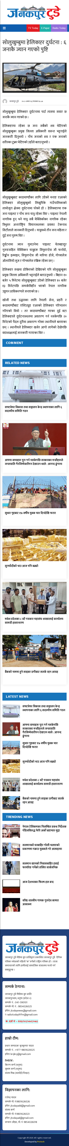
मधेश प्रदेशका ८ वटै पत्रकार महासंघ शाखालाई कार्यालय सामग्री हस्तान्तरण (34, 621)
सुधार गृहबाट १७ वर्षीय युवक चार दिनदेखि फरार (30, 513)
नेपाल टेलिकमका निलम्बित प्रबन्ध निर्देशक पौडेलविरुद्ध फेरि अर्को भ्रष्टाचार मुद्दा (44, 828)
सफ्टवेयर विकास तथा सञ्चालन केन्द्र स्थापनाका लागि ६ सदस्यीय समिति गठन (33, 409)
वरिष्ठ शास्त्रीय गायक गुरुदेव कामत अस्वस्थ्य (40, 902)
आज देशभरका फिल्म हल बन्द (38, 882)
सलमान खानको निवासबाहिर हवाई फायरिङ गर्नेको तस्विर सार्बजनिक (40, 865)
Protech (40, 1141)
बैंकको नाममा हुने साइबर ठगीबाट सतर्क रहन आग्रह (31, 672)
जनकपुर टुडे (14, 101)
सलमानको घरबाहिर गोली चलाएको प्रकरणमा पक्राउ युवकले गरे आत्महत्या (42, 847)
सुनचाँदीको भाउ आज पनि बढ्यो (21, 566)
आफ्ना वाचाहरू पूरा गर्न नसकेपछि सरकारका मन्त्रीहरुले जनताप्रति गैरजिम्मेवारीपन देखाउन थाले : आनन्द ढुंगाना (34, 462)
